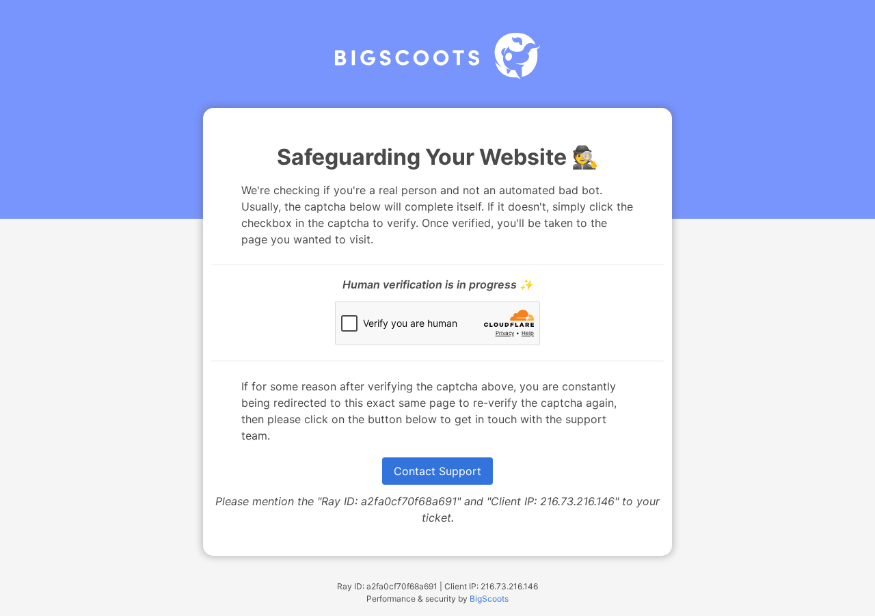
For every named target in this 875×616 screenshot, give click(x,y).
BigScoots (489, 598)
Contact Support (437, 471)
